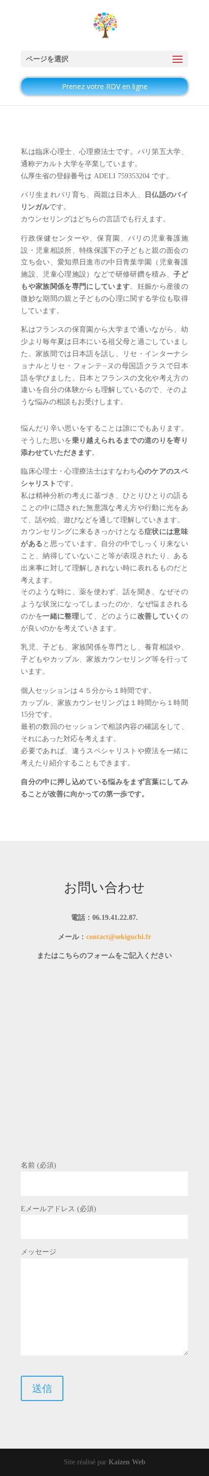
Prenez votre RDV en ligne (105, 86)
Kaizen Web (127, 1462)
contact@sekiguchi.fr (118, 937)
